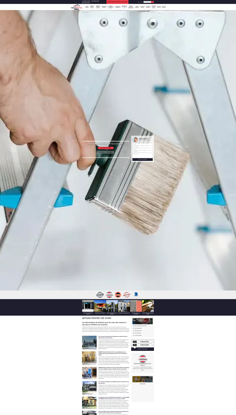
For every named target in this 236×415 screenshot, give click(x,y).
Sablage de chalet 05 (159, 7)
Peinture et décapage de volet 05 (98, 7)
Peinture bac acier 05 (164, 7)
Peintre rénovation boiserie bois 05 (131, 7)
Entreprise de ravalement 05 (117, 7)
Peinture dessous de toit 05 (92, 7)
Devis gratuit (101, 152)
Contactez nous (109, 152)
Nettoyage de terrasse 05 (148, 7)
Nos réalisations (106, 148)
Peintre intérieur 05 (137, 7)
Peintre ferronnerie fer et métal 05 (111, 7)
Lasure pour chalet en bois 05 (154, 7)
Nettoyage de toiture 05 (142, 7)
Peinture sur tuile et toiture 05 (124, 7)
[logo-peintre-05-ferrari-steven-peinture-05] (76, 7)
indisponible (87, 1)
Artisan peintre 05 (87, 7)
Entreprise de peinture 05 (104, 7)
